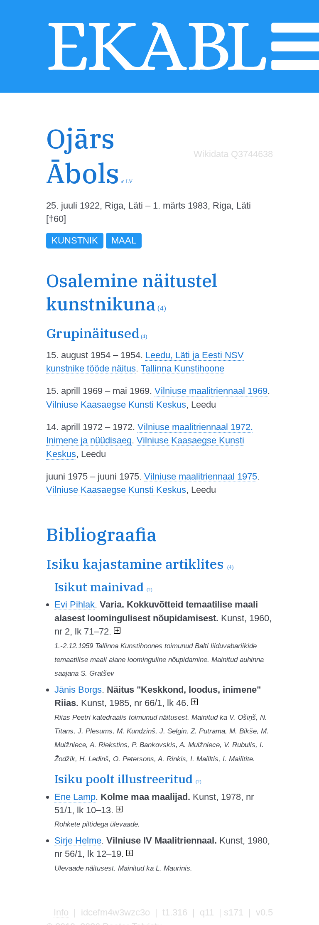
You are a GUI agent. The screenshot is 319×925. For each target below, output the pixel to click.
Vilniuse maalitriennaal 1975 (200, 476)
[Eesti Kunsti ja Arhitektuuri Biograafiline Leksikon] (157, 71)
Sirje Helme (77, 840)
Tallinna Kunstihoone (182, 368)
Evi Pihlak (74, 604)
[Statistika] (231, 171)
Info (61, 912)
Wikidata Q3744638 (233, 154)
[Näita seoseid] (117, 631)
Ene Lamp (75, 797)
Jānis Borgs (78, 689)
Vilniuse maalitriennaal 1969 (211, 391)
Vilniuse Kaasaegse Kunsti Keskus (116, 404)
